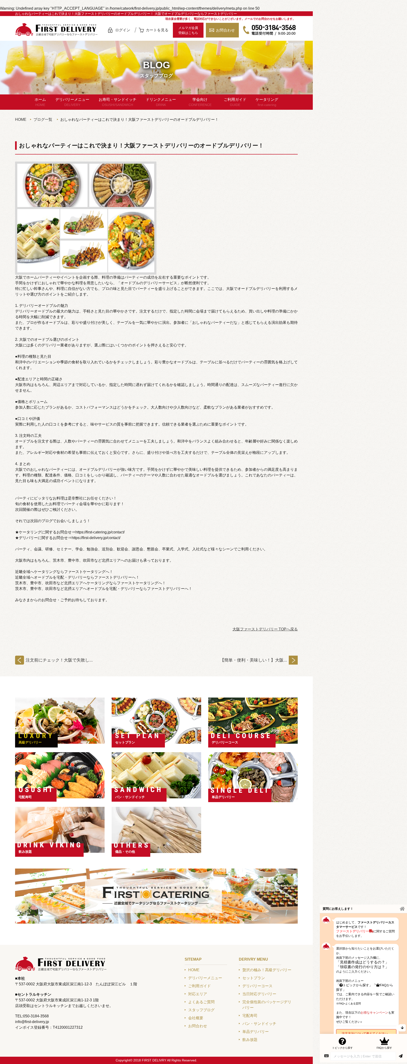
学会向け (200, 102)
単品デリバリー (223, 797)
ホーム (40, 102)
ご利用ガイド (235, 102)
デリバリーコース (225, 742)
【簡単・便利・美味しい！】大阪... (253, 660)
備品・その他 (125, 851)
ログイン (122, 30)
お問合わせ (225, 30)
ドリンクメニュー (161, 102)
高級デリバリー (30, 742)
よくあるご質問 (201, 1002)
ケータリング (267, 102)
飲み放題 (25, 851)
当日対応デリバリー (259, 994)
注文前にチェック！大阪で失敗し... (59, 660)
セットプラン (125, 742)
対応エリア (197, 994)
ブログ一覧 (42, 120)
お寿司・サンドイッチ (117, 102)
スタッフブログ (201, 1010)
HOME (20, 120)
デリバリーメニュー (72, 102)
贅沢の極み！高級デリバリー (266, 970)
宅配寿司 (25, 797)
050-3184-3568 (269, 30)
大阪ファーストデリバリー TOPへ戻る (265, 629)
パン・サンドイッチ (130, 797)
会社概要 (195, 1018)
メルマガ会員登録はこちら (188, 30)
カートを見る (157, 30)
